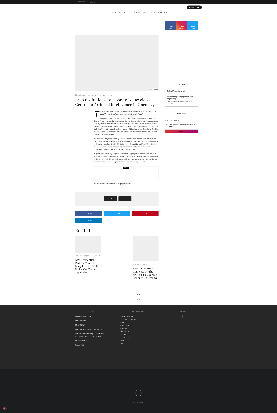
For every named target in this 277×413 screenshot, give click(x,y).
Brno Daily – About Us (128, 319)
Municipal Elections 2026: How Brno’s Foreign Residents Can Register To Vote (131, 174)
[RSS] (195, 12)
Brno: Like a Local (178, 356)
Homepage (123, 328)
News (90, 20)
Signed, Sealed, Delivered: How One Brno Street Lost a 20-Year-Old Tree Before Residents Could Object (186, 73)
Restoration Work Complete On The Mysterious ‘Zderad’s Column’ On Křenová (150, 27)
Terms (122, 340)
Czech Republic (114, 12)
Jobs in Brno (124, 331)
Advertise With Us (126, 316)
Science (146, 12)
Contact (122, 322)
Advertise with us (81, 341)
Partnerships (162, 12)
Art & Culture (136, 12)
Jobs (153, 12)
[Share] (82, 113)
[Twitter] (193, 2)
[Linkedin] (143, 384)
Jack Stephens (82, 95)
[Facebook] (190, 2)
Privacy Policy (80, 345)
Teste (122, 343)
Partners (123, 334)
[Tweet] (82, 117)
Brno (125, 12)
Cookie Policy (125, 325)
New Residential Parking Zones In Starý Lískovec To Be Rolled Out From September (93, 27)
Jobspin (182, 91)
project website (125, 184)
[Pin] (82, 121)
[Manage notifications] (4, 408)
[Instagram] (197, 2)
